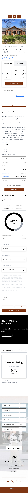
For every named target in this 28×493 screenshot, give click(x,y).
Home (9, 7)
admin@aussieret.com (14, 468)
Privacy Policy (19, 443)
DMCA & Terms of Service (17, 491)
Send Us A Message (14, 448)
